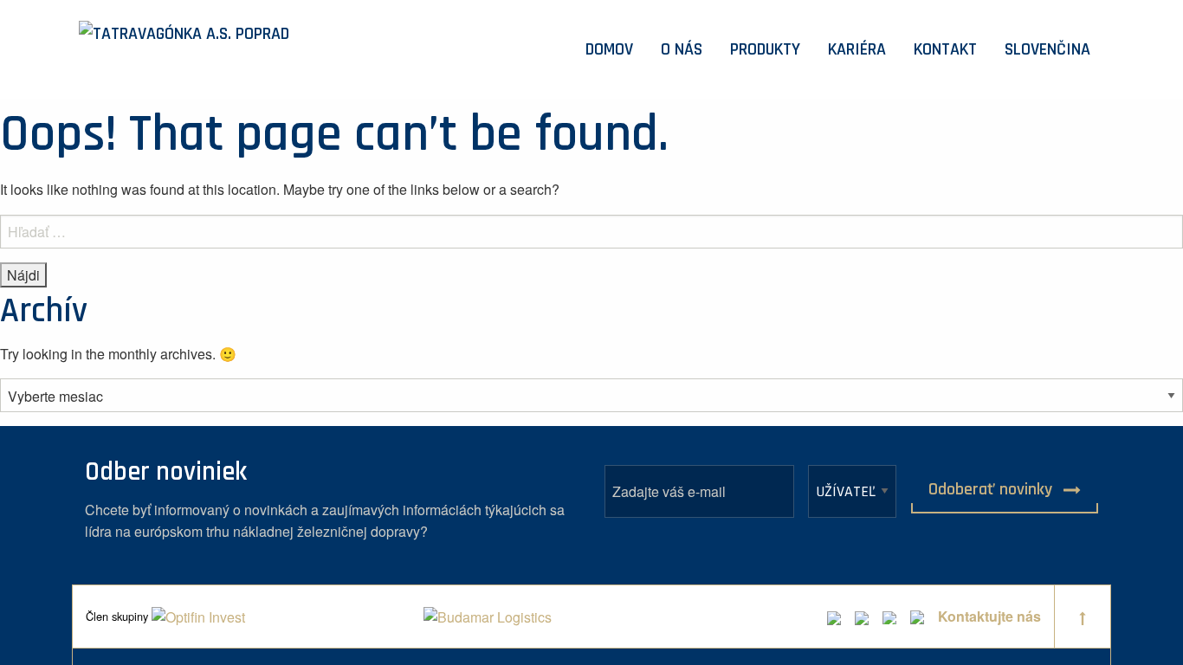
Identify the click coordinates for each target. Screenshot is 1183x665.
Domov (609, 49)
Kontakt (945, 49)
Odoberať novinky (992, 489)
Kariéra (857, 49)
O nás (681, 49)
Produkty (765, 49)
